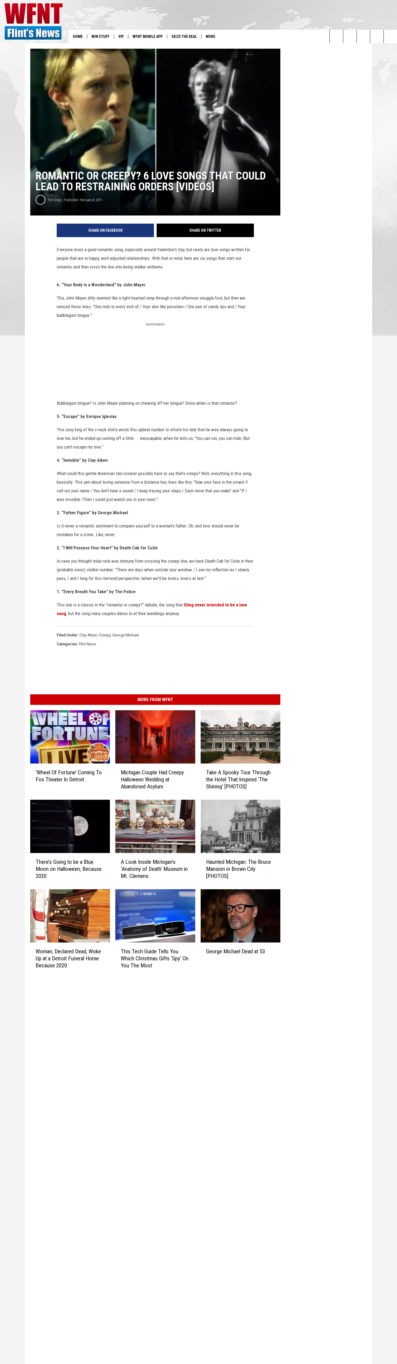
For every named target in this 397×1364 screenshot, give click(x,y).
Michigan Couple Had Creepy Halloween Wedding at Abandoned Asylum (152, 779)
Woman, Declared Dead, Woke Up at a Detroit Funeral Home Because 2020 (68, 958)
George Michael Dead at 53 (235, 951)
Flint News (87, 644)
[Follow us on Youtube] (390, 36)
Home (78, 36)
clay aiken (88, 635)
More (210, 36)
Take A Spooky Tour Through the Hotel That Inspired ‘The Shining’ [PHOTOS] (238, 779)
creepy (105, 635)
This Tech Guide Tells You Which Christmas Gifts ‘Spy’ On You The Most (155, 958)
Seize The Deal (184, 36)
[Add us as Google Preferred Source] (349, 36)
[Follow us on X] (376, 36)
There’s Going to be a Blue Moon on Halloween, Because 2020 (69, 869)
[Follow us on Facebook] (363, 36)
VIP (121, 36)
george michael (125, 635)
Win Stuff (100, 36)
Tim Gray (54, 200)
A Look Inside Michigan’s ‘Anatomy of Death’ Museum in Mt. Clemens (154, 869)
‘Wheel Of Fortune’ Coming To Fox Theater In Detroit (69, 776)
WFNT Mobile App (148, 36)
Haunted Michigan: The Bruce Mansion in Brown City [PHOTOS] (238, 869)
